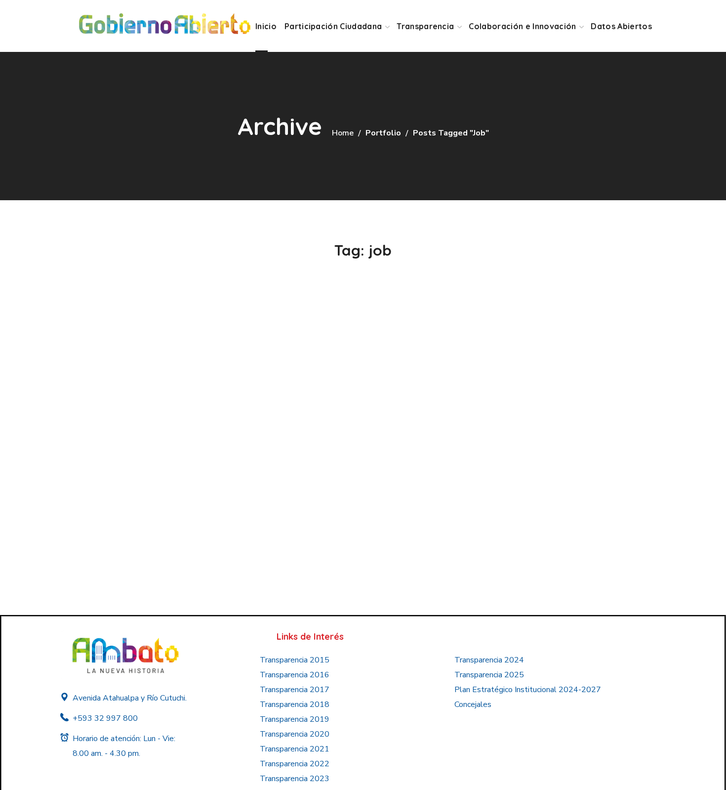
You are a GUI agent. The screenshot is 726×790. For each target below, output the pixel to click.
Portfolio (383, 133)
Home (343, 133)
